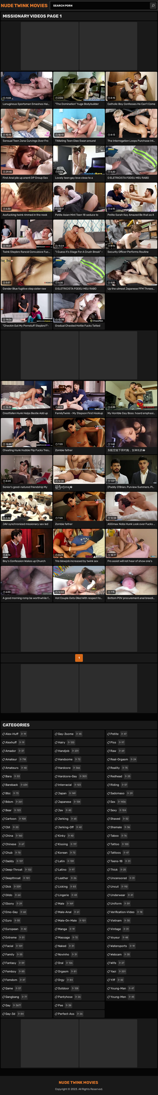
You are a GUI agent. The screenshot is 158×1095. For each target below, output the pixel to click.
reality (119, 768)
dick (13, 886)
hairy (66, 742)
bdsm (13, 802)
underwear (121, 895)
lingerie (67, 895)
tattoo (119, 844)
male (65, 903)
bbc (11, 793)
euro (12, 920)
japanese (69, 802)
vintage (119, 929)
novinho (67, 954)
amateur (15, 759)
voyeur (119, 937)
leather (67, 878)
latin (66, 861)
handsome (69, 759)
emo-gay (15, 912)
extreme (14, 937)
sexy (118, 810)
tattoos (119, 852)
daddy (14, 861)
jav (64, 810)
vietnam (120, 920)
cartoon (15, 818)
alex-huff (15, 734)
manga (66, 929)
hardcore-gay (72, 776)
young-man (122, 988)
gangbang (16, 997)
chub (13, 852)
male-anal (68, 912)
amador (14, 751)
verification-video (126, 912)
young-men (122, 997)
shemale (120, 827)
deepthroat (17, 878)
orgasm (67, 971)
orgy (65, 980)
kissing (67, 844)
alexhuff (14, 742)
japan (67, 793)
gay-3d (14, 1014)
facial (13, 946)
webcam (120, 954)
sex (118, 802)
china (13, 835)
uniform (120, 903)
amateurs (16, 768)
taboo (118, 835)
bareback (16, 785)
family (13, 954)
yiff (116, 980)
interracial (69, 785)
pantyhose (69, 997)
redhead (120, 776)
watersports (122, 946)
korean (66, 852)
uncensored (122, 878)
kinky (66, 835)
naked (66, 946)
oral (65, 963)
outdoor (68, 988)
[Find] (153, 5)
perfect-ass (70, 1014)
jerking (67, 818)
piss (117, 742)
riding (118, 785)
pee (64, 1005)
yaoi (117, 971)
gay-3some (70, 734)
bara (12, 776)
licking (67, 886)
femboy (14, 971)
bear (13, 810)
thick (118, 869)
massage (68, 937)
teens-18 (120, 861)
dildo (12, 895)
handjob (68, 751)
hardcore (69, 768)
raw (117, 751)
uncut (119, 886)
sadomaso (121, 793)
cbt (11, 827)
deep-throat (18, 869)
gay (13, 1005)
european (15, 929)
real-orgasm (123, 759)
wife (117, 963)
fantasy (14, 963)
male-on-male (72, 920)
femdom (15, 980)
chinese (14, 844)
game (13, 988)
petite (118, 734)
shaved (119, 818)
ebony (13, 903)
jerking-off (70, 827)
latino (66, 869)
